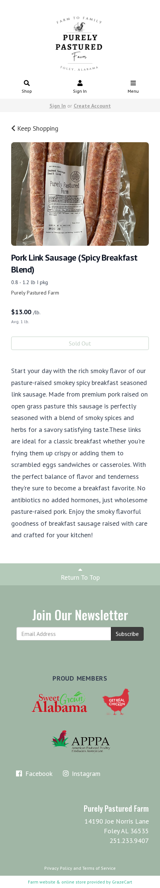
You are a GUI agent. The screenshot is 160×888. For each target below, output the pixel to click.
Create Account (92, 105)
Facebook (37, 773)
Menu (133, 91)
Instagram (85, 773)
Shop (27, 91)
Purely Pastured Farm (35, 292)
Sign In (80, 91)
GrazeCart (122, 882)
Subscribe (127, 633)
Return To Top (80, 577)
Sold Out (80, 343)
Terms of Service (99, 868)
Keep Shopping (36, 128)
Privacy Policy (58, 868)
